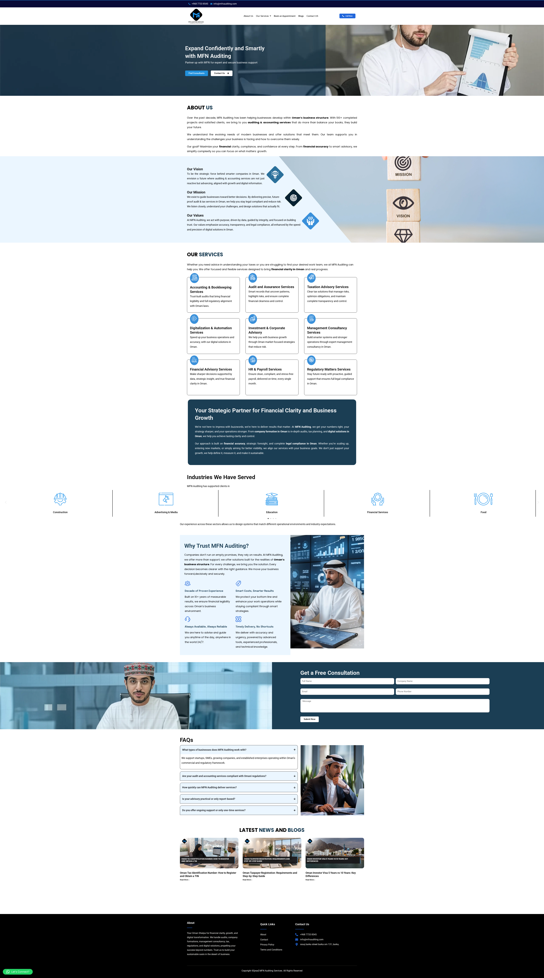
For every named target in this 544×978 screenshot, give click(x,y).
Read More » (184, 880)
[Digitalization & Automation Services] (194, 319)
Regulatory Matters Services (328, 369)
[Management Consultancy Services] (311, 319)
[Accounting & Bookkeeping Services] (194, 278)
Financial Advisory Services (211, 369)
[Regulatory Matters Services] (311, 360)
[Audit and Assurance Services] (252, 278)
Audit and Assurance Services (271, 287)
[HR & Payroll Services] (252, 360)
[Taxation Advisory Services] (311, 278)
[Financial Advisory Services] (194, 360)
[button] (6, 502)
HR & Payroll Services (265, 369)
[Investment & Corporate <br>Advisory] (252, 319)
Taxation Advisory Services (327, 287)
